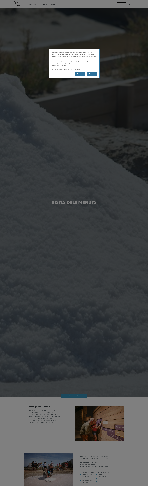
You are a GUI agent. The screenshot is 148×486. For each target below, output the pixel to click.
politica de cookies (75, 69)
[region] (74, 63)
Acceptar (92, 74)
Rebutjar (80, 74)
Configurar (57, 74)
